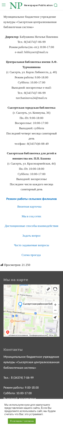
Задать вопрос (31, 235)
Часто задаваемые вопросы (31, 245)
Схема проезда (31, 255)
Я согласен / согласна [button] (22, 421)
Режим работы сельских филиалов (31, 199)
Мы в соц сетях (31, 216)
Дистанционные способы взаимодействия (31, 226)
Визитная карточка (29, 206)
